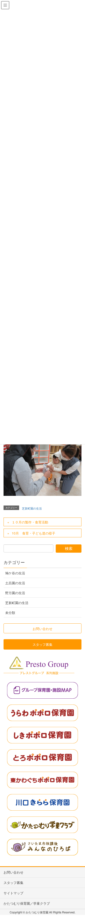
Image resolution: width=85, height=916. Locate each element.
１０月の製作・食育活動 (30, 522)
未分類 (10, 612)
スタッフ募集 (13, 882)
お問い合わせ (13, 872)
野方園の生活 (15, 592)
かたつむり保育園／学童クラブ (27, 903)
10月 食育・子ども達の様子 (33, 533)
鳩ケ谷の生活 (15, 573)
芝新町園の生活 (32, 508)
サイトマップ (13, 893)
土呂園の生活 (15, 582)
